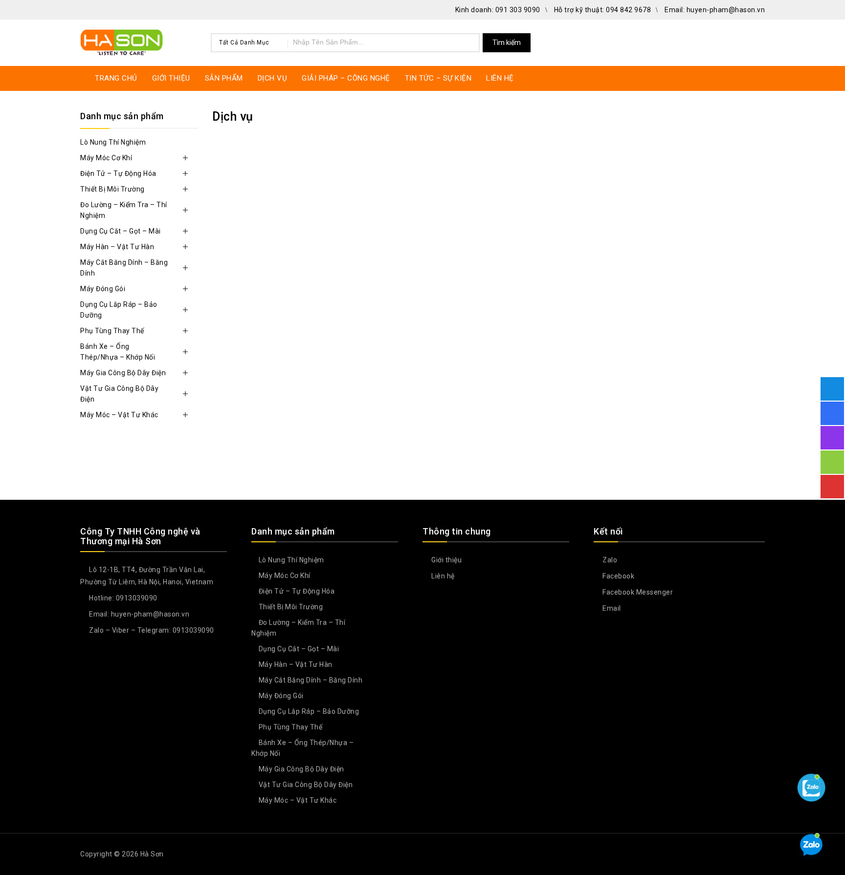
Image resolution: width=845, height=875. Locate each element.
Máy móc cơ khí (106, 158)
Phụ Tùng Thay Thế (112, 331)
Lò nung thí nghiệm (113, 142)
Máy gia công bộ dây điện (123, 373)
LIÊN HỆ (500, 78)
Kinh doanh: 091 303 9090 (497, 10)
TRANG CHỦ (116, 78)
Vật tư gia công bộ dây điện (119, 393)
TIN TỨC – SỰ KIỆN (438, 78)
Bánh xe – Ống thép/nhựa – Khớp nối (117, 351)
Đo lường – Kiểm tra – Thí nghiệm (123, 210)
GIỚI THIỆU (171, 78)
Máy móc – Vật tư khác (119, 415)
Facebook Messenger (637, 592)
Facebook (617, 576)
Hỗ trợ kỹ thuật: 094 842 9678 (602, 10)
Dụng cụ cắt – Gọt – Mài (120, 231)
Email (611, 608)
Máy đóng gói (102, 289)
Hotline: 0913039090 (122, 598)
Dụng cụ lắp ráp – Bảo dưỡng (118, 309)
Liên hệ (442, 576)
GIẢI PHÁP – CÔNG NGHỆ (346, 78)
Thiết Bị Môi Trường (112, 189)
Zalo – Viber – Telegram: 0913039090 (151, 630)
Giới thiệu (446, 560)
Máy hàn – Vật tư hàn (117, 247)
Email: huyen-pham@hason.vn (715, 10)
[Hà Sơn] (121, 41)
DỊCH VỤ (273, 78)
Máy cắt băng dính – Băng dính (124, 267)
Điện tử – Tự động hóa (118, 173)
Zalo (609, 560)
